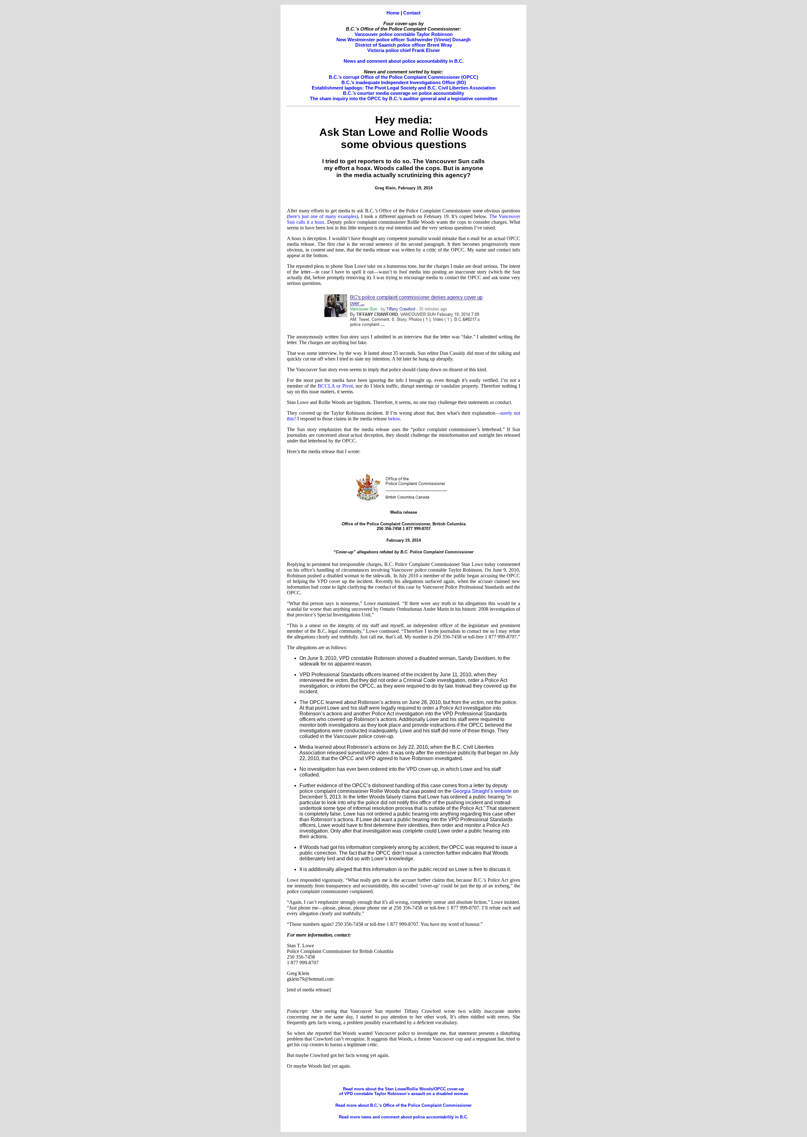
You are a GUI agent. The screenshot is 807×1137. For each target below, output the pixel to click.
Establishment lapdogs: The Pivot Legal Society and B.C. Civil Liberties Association (404, 87)
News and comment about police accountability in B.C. (404, 61)
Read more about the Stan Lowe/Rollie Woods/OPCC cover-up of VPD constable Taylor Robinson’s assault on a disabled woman (403, 1091)
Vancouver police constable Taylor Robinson (404, 34)
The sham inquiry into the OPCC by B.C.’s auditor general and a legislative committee (403, 98)
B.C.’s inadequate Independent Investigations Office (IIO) (403, 82)
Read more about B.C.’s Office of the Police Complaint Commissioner (403, 1105)
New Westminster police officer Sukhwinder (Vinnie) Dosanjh (403, 39)
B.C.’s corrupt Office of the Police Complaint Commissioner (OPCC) (403, 77)
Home (392, 12)
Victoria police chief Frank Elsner (403, 50)
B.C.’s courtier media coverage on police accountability (403, 93)
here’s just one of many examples (322, 216)
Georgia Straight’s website (482, 791)
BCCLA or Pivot (335, 386)
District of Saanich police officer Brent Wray (403, 45)
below (394, 418)
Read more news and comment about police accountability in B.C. (403, 1117)
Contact (412, 12)
